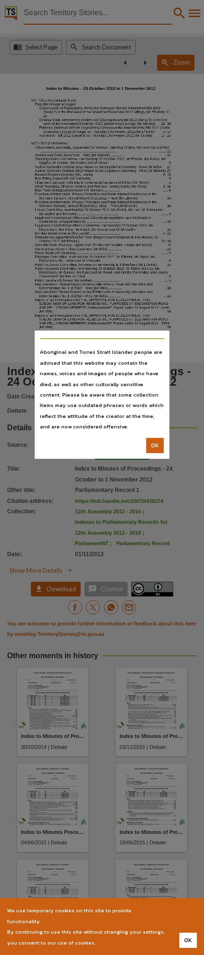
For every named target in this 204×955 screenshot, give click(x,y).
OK (155, 445)
